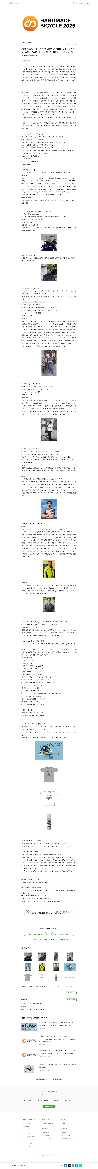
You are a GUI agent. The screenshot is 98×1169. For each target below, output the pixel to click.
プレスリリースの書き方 (27, 1133)
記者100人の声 (25, 1126)
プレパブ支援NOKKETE (48, 1123)
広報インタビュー (26, 1123)
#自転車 (24, 987)
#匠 (71, 987)
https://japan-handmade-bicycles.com (33, 302)
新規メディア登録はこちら (36, 934)
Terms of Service (59, 1155)
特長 (25, 1100)
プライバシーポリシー (67, 1135)
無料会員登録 (49, 1106)
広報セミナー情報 (26, 1130)
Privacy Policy (53, 1155)
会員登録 (88, 3)
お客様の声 (47, 1100)
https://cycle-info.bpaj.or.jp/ (51, 901)
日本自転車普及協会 (26, 42)
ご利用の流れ (55, 1100)
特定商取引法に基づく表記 (68, 1138)
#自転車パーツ (33, 987)
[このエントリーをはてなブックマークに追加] (76, 1166)
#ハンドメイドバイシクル (47, 987)
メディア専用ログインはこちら (63, 934)
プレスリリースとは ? (23, 1165)
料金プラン (31, 1100)
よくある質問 (64, 1100)
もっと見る (59, 1079)
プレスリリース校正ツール (28, 1146)
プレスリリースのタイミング (28, 1139)
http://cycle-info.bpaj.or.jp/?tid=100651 (33, 715)
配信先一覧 (39, 1100)
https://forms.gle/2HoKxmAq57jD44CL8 (35, 882)
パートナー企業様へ (47, 1138)
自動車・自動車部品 (27, 60)
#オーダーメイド (63, 987)
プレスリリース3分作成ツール (29, 1143)
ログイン (82, 3)
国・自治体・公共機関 (37, 1009)
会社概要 (64, 1123)
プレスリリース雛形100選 (28, 1136)
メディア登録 (46, 1135)
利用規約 (64, 1132)
